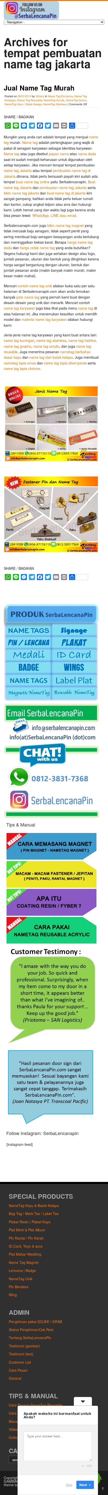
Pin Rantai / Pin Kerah (26, 1238)
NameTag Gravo (76, 100)
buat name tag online (32, 181)
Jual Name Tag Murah (39, 87)
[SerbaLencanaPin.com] (31, 18)
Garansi (15, 1378)
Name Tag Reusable (29, 100)
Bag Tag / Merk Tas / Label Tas (34, 1213)
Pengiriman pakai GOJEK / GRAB (35, 1321)
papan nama (59, 153)
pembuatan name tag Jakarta (63, 187)
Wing (13, 1294)
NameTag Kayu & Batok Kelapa (34, 1205)
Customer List (20, 1362)
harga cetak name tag (37, 247)
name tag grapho (17, 346)
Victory (40, 96)
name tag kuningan (19, 340)
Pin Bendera (18, 1286)
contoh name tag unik (35, 285)
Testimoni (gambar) (24, 1345)
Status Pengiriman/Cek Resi (31, 1329)
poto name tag (27, 297)
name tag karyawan (19, 308)
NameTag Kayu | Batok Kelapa (23, 104)
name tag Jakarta (18, 170)
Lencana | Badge (22, 1270)
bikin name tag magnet (65, 225)
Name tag (30, 142)
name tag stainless (51, 340)
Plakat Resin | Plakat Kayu (29, 1221)
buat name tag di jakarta (67, 193)
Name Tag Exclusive (60, 96)
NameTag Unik (20, 1278)
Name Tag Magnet (23, 1262)
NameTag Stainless (55, 104)
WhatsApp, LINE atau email (53, 215)
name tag (86, 308)
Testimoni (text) (21, 1353)
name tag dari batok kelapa (51, 357)
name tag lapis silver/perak (65, 362)
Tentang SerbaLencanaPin (30, 1337)
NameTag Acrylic (54, 100)
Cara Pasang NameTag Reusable (35, 1405)
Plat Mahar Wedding (25, 1254)
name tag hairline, (82, 340)
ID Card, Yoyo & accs (25, 1246)
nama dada (87, 153)
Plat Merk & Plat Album (27, 1229)
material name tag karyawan (44, 319)
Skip (69, 1485)
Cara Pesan (18, 1370)
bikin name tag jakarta (21, 193)
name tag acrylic (46, 346)
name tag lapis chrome (22, 368)
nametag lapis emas (20, 362)
